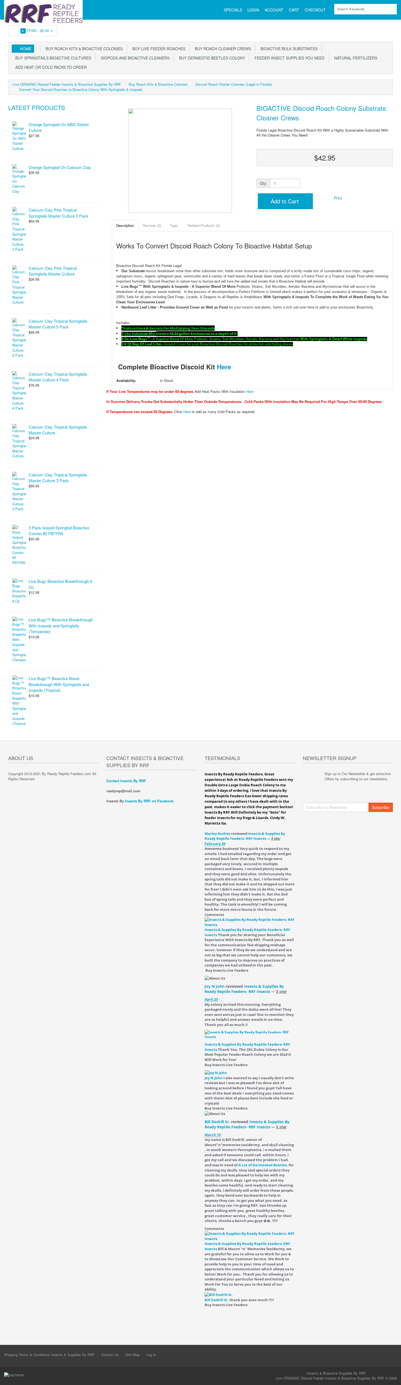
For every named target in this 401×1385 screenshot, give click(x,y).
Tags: (174, 225)
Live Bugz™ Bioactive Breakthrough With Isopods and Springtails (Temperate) (61, 625)
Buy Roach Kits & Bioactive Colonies (83, 48)
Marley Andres (217, 833)
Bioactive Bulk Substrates (288, 48)
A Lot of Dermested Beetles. (263, 1164)
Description (125, 225)
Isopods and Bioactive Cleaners (133, 58)
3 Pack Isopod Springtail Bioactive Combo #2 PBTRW (59, 530)
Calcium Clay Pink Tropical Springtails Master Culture (53, 271)
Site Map (132, 1354)
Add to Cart (284, 201)
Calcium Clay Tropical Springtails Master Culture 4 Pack (58, 376)
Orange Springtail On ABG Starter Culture (59, 127)
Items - (36, 30)
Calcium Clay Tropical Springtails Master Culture (58, 429)
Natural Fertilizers (354, 58)
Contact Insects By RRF (126, 780)
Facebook (389, 29)
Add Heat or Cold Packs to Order (50, 67)
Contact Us (110, 1354)
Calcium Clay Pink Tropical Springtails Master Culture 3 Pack (58, 212)
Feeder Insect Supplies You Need (288, 58)
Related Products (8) (203, 225)
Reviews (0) (152, 225)
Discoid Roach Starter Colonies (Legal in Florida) (233, 84)
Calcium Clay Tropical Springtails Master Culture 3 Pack (58, 477)
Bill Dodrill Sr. (217, 1121)
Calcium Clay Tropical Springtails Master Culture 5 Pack (58, 324)
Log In (151, 1354)
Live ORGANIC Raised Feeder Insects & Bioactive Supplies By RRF (67, 84)
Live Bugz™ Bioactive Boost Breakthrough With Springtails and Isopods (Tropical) (59, 684)
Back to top (392, 1376)
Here (224, 366)
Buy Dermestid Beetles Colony (211, 58)
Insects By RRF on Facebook (149, 800)
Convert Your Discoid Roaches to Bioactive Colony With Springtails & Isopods (80, 89)
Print (337, 198)
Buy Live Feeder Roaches (157, 48)
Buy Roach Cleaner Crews (222, 48)
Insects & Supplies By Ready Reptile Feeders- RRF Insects (245, 836)
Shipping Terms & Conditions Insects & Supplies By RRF (49, 1354)
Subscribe (380, 807)
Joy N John (215, 986)
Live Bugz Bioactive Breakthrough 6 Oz (60, 584)
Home (25, 48)
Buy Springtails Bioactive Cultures (52, 58)
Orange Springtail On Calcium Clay (60, 167)
